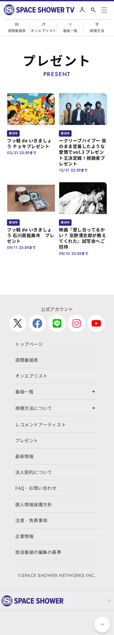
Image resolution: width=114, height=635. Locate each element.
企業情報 (24, 536)
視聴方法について (33, 408)
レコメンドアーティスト (40, 424)
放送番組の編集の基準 (38, 552)
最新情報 (24, 456)
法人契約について (33, 472)
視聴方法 (97, 30)
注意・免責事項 (31, 520)
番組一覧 (70, 30)
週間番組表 (17, 30)
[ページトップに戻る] (102, 624)
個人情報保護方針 (33, 504)
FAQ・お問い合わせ (36, 488)
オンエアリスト (43, 30)
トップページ (29, 344)
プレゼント (26, 440)
